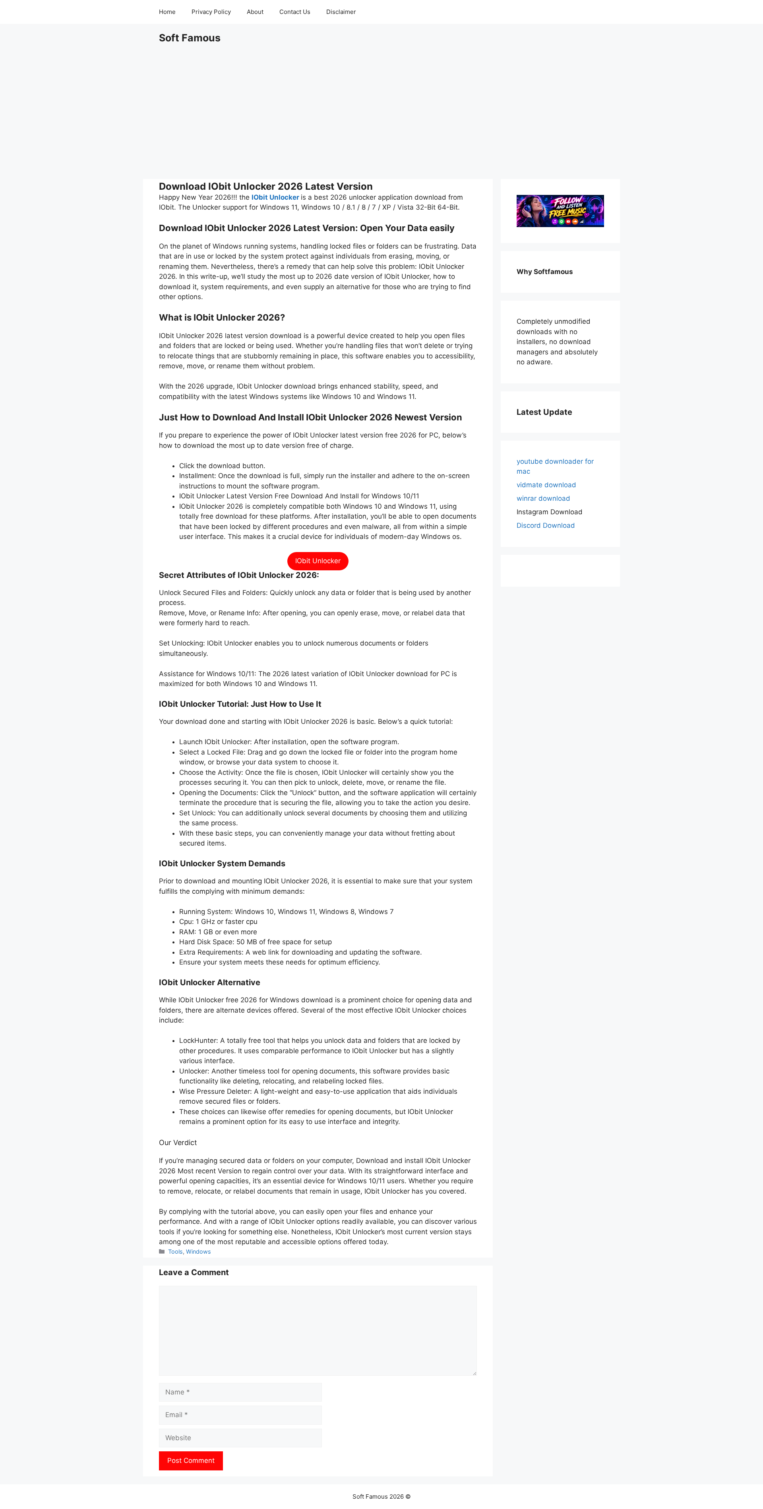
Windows (198, 1251)
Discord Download (546, 525)
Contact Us (294, 12)
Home (167, 12)
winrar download (543, 498)
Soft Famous (190, 38)
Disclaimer (341, 12)
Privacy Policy (211, 12)
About (255, 12)
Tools (175, 1251)
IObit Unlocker (275, 197)
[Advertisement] (381, 111)
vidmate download (546, 485)
